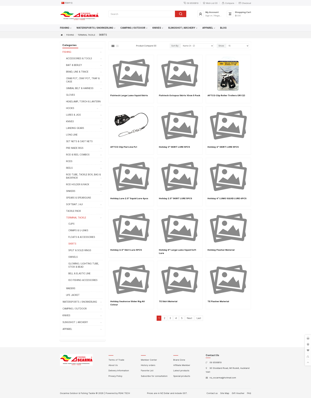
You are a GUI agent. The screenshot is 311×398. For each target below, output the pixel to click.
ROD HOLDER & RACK (77, 184)
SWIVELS (73, 257)
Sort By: (175, 46)
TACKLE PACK (73, 211)
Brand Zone (179, 359)
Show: (221, 46)
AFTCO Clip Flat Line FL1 (123, 147)
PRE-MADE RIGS (74, 148)
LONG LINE (72, 134)
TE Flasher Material (218, 301)
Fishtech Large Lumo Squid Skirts (129, 95)
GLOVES (70, 94)
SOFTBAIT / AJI (74, 204)
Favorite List (147, 370)
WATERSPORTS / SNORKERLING (94, 27)
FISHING (64, 27)
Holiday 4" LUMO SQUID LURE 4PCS (227, 198)
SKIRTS (72, 243)
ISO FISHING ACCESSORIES (83, 280)
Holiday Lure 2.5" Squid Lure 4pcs (129, 198)
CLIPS (71, 223)
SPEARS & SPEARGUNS (78, 197)
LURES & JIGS (73, 114)
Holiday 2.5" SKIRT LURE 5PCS (175, 198)
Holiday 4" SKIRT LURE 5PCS (223, 147)
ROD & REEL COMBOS (78, 154)
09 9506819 (216, 362)
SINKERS (70, 191)
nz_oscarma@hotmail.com (223, 377)
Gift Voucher (238, 393)
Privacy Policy (115, 376)
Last (199, 318)
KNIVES (156, 27)
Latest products (181, 370)
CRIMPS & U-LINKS (78, 230)
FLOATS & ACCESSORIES (81, 237)
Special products (181, 376)
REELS (69, 167)
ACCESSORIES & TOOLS (79, 58)
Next (189, 318)
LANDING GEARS (75, 128)
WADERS (70, 288)
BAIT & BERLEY (74, 65)
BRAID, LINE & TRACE (77, 71)
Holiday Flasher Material (221, 250)
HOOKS (70, 108)
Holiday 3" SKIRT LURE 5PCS (174, 147)
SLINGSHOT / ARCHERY (181, 27)
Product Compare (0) (146, 46)
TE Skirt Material (168, 301)
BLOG (223, 27)
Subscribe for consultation (154, 376)
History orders (148, 365)
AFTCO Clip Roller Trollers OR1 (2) (226, 95)
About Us (113, 365)
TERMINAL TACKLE (86, 35)
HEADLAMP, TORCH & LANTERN (83, 101)
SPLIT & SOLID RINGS (79, 250)
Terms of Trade (116, 359)
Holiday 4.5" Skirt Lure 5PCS (126, 250)
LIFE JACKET (73, 295)
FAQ (249, 393)
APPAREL (207, 27)
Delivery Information (119, 370)
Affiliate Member (181, 365)
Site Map (224, 393)
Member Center (149, 359)
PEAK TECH (124, 393)
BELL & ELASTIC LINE (79, 273)
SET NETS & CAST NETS (79, 141)
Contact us (212, 393)
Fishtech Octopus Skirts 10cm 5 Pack (179, 95)
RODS (69, 161)
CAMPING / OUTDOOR (132, 27)
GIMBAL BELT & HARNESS (79, 88)
